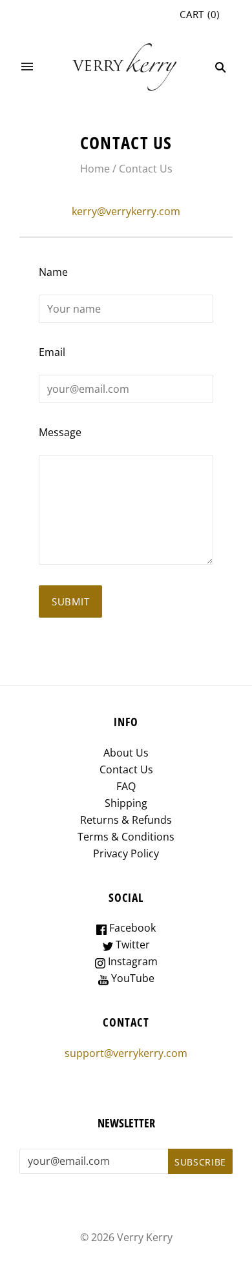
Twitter (131, 944)
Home (95, 169)
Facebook (131, 928)
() (200, 14)
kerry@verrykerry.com (126, 211)
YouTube (131, 978)
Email (52, 352)
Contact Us (126, 769)
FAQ (126, 786)
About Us (126, 753)
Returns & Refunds (126, 820)
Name (53, 272)
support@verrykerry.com (126, 1053)
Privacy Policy (126, 853)
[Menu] (27, 67)
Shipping (126, 803)
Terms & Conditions (126, 837)
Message (60, 432)
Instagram (131, 961)
